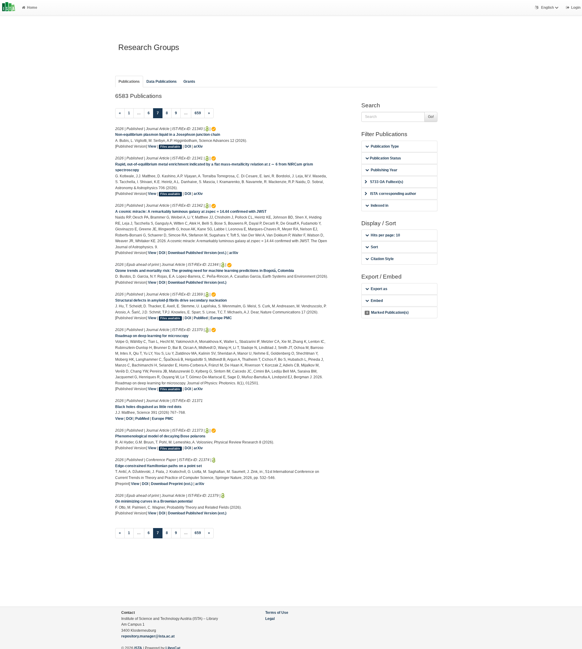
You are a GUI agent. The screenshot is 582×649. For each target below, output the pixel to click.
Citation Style (382, 259)
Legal (270, 619)
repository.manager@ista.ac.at (148, 636)
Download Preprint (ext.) (171, 484)
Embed (377, 301)
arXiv (198, 146)
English (547, 7)
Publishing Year (384, 170)
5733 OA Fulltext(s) (386, 182)
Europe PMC (221, 318)
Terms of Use (276, 613)
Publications (129, 81)
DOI (188, 146)
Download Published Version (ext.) (197, 253)
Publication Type (385, 146)
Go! (431, 117)
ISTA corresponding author (393, 194)
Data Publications (161, 81)
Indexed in (379, 205)
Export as (379, 289)
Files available (170, 146)
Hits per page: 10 (385, 235)
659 (198, 113)
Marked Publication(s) (387, 312)
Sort (374, 247)
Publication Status (385, 158)
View (152, 146)
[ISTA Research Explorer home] (8, 7)
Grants (189, 81)
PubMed (201, 318)
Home (32, 7)
